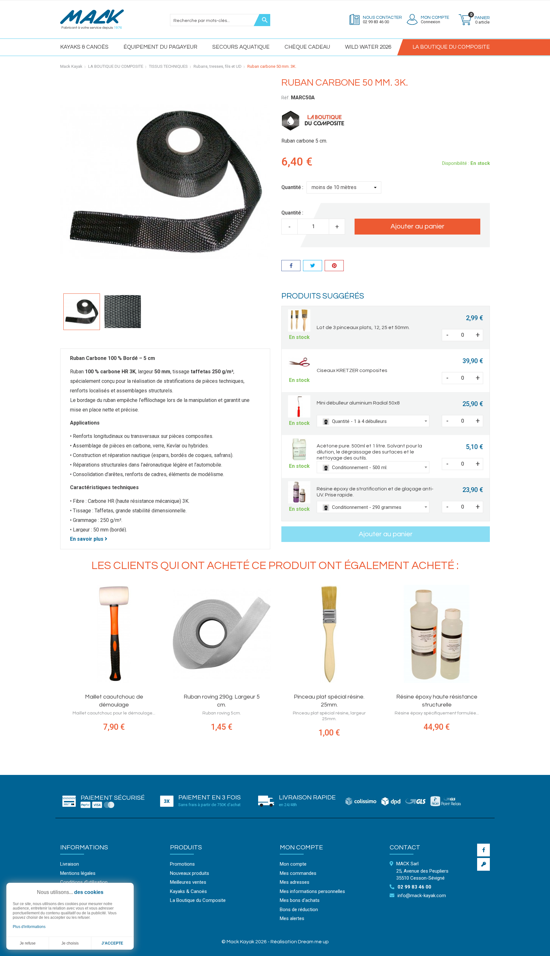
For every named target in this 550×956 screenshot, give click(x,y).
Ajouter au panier (417, 226)
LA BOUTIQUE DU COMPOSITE (451, 47)
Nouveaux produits (189, 873)
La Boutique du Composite (198, 900)
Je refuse (28, 943)
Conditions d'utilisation (84, 882)
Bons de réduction (299, 909)
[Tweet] (312, 266)
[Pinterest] (334, 266)
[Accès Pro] (483, 864)
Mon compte (301, 847)
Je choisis (70, 943)
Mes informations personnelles (312, 891)
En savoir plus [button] (87, 539)
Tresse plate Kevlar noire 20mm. (133, 697)
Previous (55, 667)
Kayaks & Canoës (84, 47)
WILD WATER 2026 (368, 47)
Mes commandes (298, 873)
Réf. (285, 97)
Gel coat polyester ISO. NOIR (456, 697)
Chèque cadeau (307, 47)
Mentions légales (77, 873)
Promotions (182, 864)
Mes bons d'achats (300, 900)
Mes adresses (294, 882)
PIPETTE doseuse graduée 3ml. (241, 697)
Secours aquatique (241, 47)
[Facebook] (483, 850)
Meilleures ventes (188, 882)
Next (494, 667)
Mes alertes (292, 918)
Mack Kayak (71, 66)
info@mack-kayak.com (422, 895)
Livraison (69, 864)
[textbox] (373, 421)
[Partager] (291, 266)
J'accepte (112, 943)
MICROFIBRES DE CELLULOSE (349, 697)
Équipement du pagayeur (160, 47)
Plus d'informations (29, 926)
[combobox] (373, 421)
